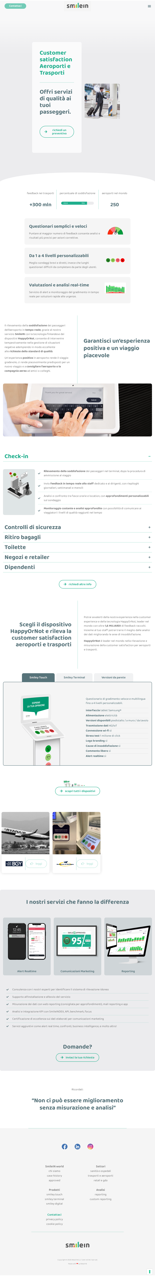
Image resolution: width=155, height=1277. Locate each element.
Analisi (100, 1189)
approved (54, 1180)
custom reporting (100, 1199)
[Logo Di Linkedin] (77, 1147)
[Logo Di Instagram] (90, 1147)
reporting (100, 1194)
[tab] (38, 677)
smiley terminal (54, 1199)
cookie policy (54, 1224)
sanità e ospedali (100, 1171)
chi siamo (54, 1171)
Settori (100, 1166)
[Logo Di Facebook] (65, 1147)
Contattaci (54, 1214)
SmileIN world (54, 1166)
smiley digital (54, 1204)
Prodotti (54, 1189)
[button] (149, 6)
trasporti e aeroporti (100, 1176)
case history (54, 1176)
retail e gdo (101, 1180)
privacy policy (54, 1219)
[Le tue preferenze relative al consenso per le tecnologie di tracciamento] (150, 1272)
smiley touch (54, 1194)
